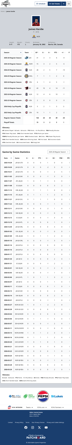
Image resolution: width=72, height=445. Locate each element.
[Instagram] (32, 427)
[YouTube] (46, 427)
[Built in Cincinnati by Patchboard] (36, 437)
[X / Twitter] (39, 427)
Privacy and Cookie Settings (55, 422)
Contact (10, 422)
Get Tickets (56, 4)
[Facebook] (25, 427)
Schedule (42, 4)
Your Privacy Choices (38, 422)
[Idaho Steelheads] (5, 3)
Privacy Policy (19, 422)
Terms (27, 422)
